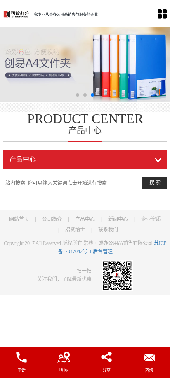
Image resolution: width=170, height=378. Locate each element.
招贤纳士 (75, 230)
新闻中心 (118, 219)
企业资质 (151, 219)
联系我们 (108, 230)
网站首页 (19, 219)
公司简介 (52, 219)
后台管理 (103, 251)
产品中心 (85, 219)
